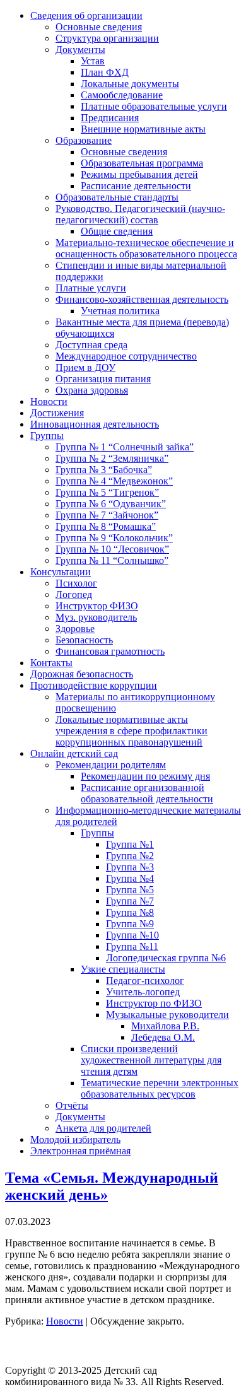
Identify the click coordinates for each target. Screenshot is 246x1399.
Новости (64, 1321)
